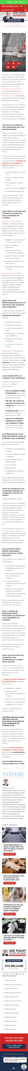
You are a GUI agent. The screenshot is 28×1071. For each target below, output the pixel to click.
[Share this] (8, 63)
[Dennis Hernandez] (14, 782)
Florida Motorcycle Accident (12, 984)
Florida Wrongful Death (11, 997)
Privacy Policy (21, 1056)
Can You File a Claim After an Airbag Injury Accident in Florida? (14, 938)
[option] (14, 967)
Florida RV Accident (10, 1025)
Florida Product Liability (11, 1005)
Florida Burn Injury (10, 1009)
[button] (3, 969)
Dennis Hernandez (8, 788)
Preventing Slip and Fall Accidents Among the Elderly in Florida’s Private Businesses (14, 908)
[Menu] (26, 10)
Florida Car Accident (10, 980)
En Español (13, 1056)
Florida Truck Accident (11, 988)
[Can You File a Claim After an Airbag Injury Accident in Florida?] (14, 925)
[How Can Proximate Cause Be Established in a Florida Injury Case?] (14, 865)
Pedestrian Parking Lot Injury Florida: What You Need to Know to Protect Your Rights (14, 848)
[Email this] (4, 774)
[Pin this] (8, 67)
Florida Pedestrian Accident (12, 993)
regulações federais (10, 273)
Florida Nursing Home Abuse (13, 1001)
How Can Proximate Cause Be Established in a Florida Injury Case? (14, 878)
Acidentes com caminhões (10, 221)
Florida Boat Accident (10, 1021)
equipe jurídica (11, 351)
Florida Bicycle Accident (11, 1013)
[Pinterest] (14, 1068)
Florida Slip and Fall (10, 1017)
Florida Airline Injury (10, 1029)
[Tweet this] (13, 63)
